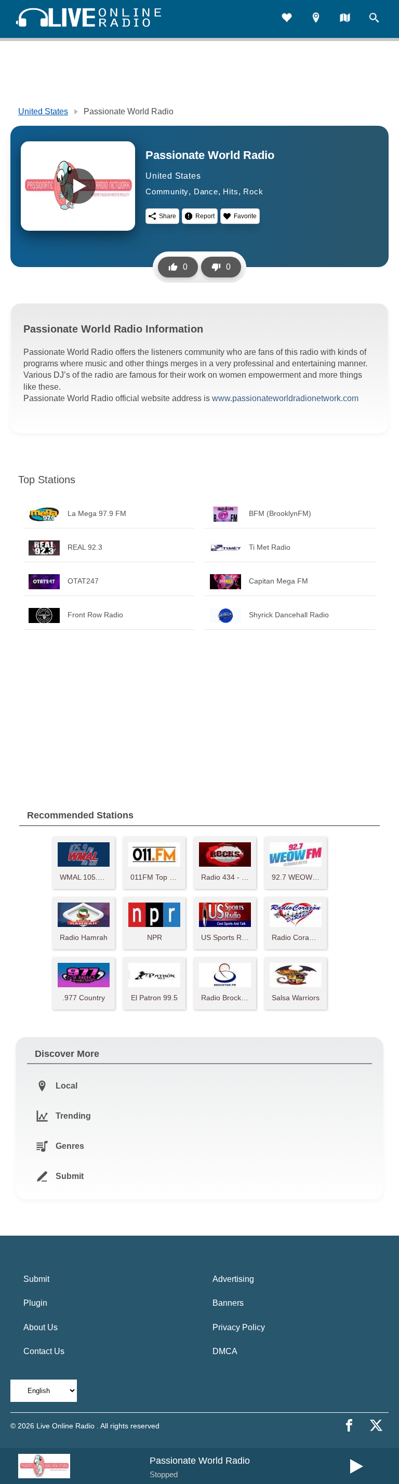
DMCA (224, 1351)
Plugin (35, 1302)
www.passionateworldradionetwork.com (285, 398)
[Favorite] (286, 19)
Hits (230, 191)
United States (43, 111)
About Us (40, 1327)
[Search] (374, 19)
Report (205, 216)
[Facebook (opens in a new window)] (349, 1425)
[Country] (345, 19)
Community (167, 191)
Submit (36, 1279)
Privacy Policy (238, 1327)
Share (167, 216)
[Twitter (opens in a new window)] (376, 1425)
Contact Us (43, 1351)
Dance (206, 191)
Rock (253, 191)
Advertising (233, 1279)
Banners (228, 1302)
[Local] (315, 19)
